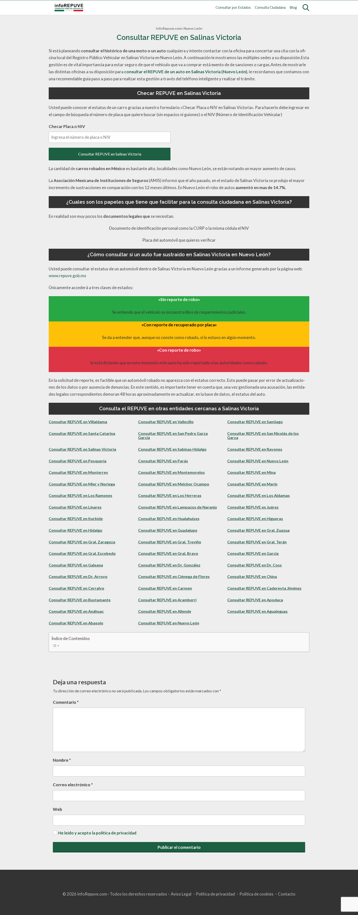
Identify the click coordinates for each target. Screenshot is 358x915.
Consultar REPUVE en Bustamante (80, 599)
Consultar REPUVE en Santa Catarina (82, 433)
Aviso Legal (181, 894)
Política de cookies (256, 894)
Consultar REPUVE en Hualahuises (168, 518)
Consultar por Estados (233, 7)
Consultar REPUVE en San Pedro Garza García (173, 435)
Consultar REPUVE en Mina (251, 472)
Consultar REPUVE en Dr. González (169, 565)
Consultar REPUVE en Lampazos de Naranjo (177, 507)
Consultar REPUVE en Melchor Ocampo (173, 484)
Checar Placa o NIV (67, 126)
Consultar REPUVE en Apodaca (255, 599)
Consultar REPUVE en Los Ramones (80, 495)
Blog (293, 7)
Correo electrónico (73, 784)
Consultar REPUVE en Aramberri (167, 599)
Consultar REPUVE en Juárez (253, 507)
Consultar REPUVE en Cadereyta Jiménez (264, 588)
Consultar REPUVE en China (252, 576)
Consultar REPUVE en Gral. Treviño (169, 542)
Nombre (62, 760)
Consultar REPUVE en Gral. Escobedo (82, 553)
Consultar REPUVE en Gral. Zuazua (258, 530)
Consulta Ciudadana (270, 7)
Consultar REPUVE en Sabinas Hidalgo (172, 449)
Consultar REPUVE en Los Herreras (169, 495)
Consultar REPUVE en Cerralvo (76, 588)
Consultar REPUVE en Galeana (76, 565)
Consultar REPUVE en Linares (75, 507)
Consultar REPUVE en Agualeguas (257, 611)
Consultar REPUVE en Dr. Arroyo (78, 576)
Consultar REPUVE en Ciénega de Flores (174, 576)
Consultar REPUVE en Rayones (254, 449)
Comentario (66, 702)
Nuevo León (193, 28)
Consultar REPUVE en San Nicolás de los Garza (263, 435)
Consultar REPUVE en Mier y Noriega (82, 484)
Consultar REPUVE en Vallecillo (166, 421)
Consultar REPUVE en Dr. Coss (254, 565)
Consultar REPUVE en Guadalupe (167, 530)
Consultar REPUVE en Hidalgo (75, 530)
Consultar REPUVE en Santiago (255, 421)
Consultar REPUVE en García (253, 553)
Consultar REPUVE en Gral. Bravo (168, 553)
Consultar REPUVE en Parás (163, 460)
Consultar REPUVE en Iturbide (76, 518)
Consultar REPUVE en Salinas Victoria (109, 154)
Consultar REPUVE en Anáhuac (76, 611)
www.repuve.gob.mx (67, 275)
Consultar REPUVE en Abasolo (76, 623)
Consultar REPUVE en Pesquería (77, 460)
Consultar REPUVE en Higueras (255, 518)
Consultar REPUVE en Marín (252, 484)
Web (57, 809)
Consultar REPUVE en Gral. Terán (257, 542)
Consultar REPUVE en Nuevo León (257, 460)
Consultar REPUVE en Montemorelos (171, 472)
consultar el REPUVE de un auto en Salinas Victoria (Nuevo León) (185, 71)
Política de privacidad (215, 894)
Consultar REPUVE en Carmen (165, 588)
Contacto (286, 894)
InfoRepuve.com (168, 28)
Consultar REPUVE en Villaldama (78, 421)
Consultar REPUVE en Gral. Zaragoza (82, 542)
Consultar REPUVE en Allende (164, 611)
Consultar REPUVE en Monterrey (78, 472)
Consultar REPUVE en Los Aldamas (258, 495)
